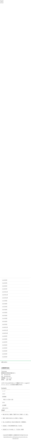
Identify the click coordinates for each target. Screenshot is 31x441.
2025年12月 (5, 292)
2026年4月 (4, 280)
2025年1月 (4, 324)
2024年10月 (5, 333)
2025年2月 (4, 321)
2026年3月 (4, 283)
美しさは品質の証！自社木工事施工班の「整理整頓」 (15, 422)
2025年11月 (5, 294)
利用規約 (13, 384)
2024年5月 (4, 348)
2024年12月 (5, 327)
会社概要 (4, 405)
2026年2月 (4, 286)
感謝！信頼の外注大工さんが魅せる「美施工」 (13, 418)
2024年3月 (4, 354)
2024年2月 (4, 356)
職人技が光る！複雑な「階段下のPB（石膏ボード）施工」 (16, 414)
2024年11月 (5, 330)
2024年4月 (4, 351)
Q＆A (3, 402)
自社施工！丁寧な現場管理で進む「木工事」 (13, 425)
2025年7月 (4, 306)
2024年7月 (4, 342)
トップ (3, 391)
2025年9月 (4, 300)
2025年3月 (4, 318)
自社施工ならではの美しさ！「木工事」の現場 (13, 429)
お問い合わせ (4, 362)
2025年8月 (4, 303)
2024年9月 (4, 336)
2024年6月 (4, 345)
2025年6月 (4, 309)
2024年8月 (4, 339)
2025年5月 (4, 312)
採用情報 (4, 396)
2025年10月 (5, 297)
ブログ (3, 393)
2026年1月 (4, 289)
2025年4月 (4, 315)
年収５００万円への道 (8, 399)
